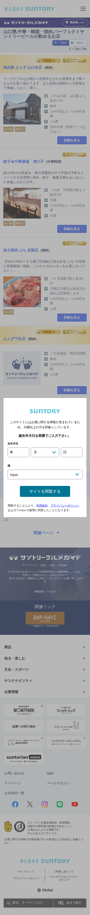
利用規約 (42, 505)
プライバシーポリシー (64, 505)
